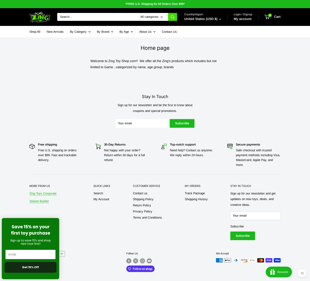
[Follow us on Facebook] (128, 260)
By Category (78, 31)
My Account (101, 199)
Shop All (34, 31)
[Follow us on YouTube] (149, 260)
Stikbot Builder (39, 201)
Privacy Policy (142, 211)
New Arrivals (55, 31)
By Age (124, 31)
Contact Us (169, 31)
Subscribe (182, 123)
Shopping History (196, 199)
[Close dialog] (54, 222)
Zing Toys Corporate (43, 193)
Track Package (195, 193)
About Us (145, 31)
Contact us (140, 193)
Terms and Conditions (147, 217)
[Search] (172, 17)
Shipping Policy (143, 199)
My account (243, 19)
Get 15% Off (30, 267)
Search (98, 193)
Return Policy (142, 205)
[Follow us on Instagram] (142, 260)
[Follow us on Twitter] (135, 260)
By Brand (103, 31)
